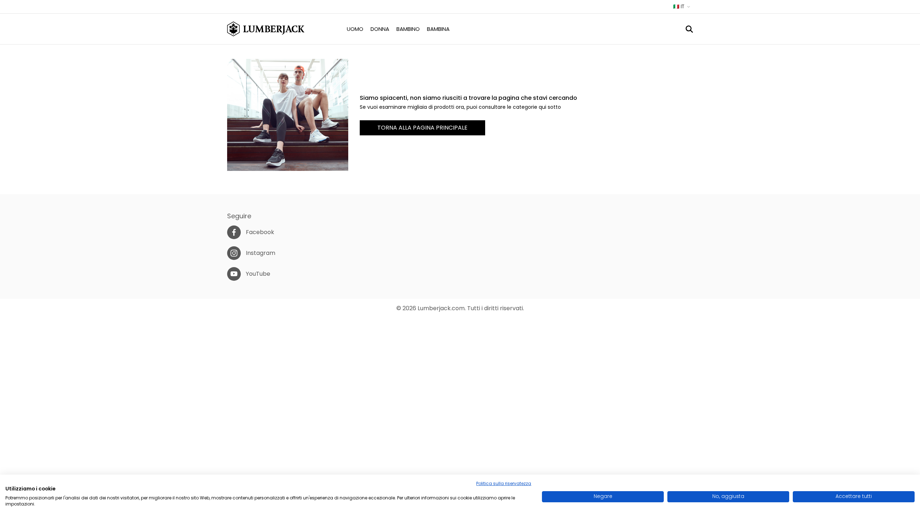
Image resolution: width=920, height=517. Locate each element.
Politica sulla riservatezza (503, 483)
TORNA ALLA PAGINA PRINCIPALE (422, 128)
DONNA (380, 29)
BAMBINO (408, 29)
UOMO (355, 29)
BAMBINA (438, 29)
